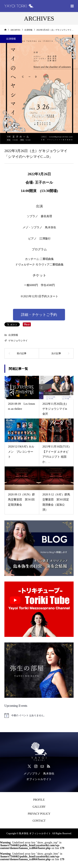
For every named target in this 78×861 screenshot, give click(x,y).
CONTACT (39, 820)
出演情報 (11, 38)
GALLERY (39, 806)
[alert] (39, 715)
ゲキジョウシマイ (18, 340)
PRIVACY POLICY (39, 813)
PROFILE (39, 799)
